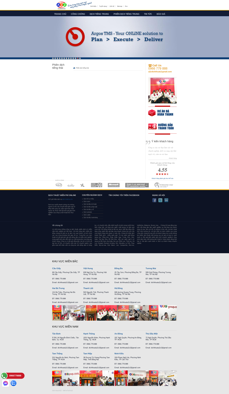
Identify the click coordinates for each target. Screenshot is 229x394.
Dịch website (88, 212)
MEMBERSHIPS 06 (137, 185)
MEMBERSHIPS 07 (164, 185)
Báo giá (161, 14)
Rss (126, 6)
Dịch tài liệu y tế (89, 209)
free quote (160, 114)
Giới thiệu (93, 6)
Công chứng (78, 14)
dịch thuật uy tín (67, 199)
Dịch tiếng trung (99, 14)
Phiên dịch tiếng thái (82, 68)
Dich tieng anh (61, 6)
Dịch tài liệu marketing (91, 217)
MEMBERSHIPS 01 (58, 185)
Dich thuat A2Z (57, 390)
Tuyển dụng (103, 6)
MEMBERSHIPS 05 (114, 185)
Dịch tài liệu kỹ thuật (90, 204)
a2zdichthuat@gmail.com (160, 72)
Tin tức (148, 14)
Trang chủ (60, 14)
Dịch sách (87, 201)
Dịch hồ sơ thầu (89, 199)
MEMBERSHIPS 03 (82, 185)
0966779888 (15, 376)
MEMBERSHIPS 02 (71, 185)
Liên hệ (112, 6)
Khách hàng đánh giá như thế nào (162, 178)
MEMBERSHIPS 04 (96, 185)
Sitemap (119, 6)
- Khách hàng (172, 158)
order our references (163, 127)
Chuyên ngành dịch (92, 195)
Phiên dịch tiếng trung (126, 14)
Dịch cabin (87, 215)
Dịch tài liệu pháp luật (90, 207)
